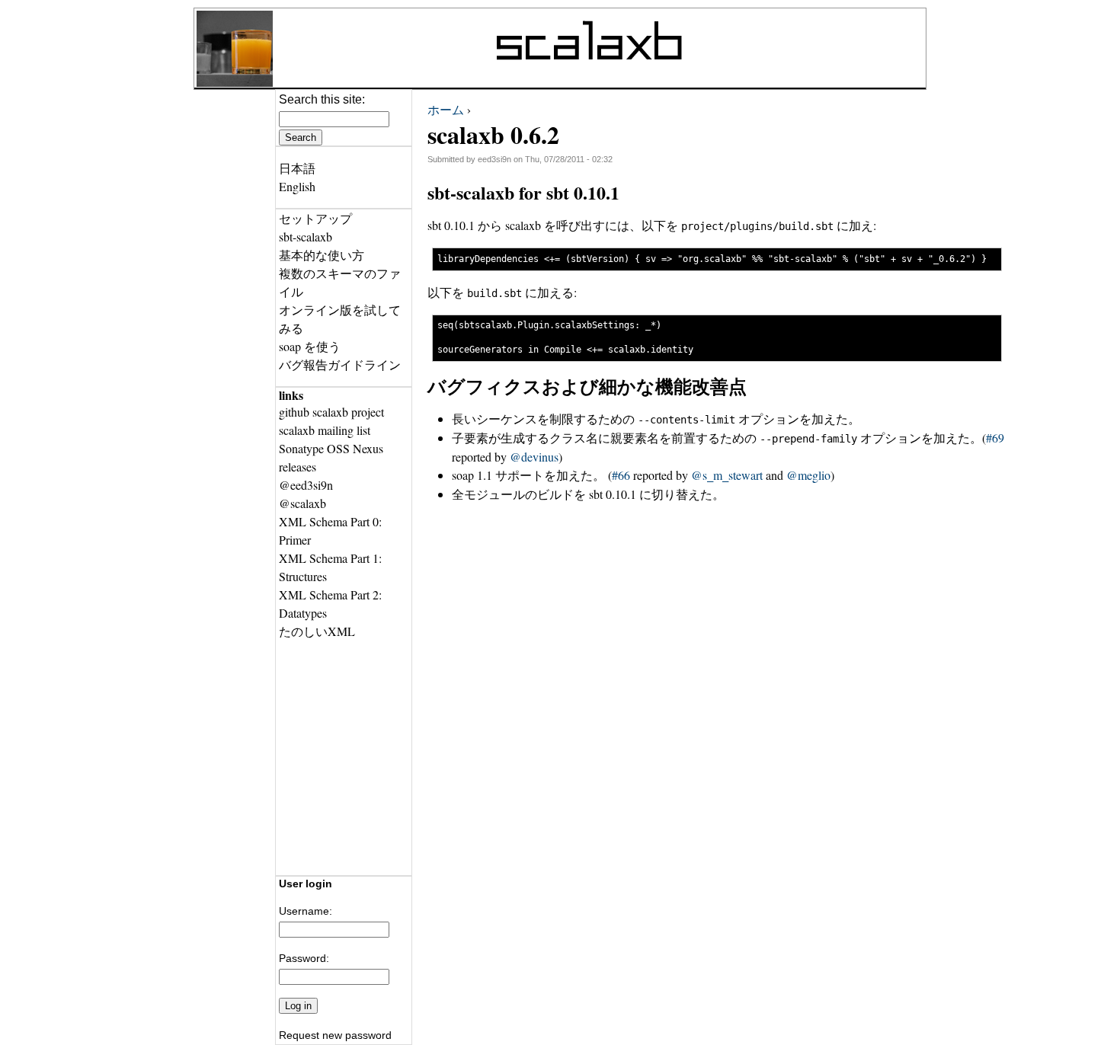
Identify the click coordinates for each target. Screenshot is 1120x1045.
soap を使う (310, 346)
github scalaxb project (331, 412)
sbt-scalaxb (305, 236)
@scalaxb (302, 503)
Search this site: (322, 99)
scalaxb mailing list (324, 430)
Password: (304, 958)
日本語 (297, 168)
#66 (621, 475)
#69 (995, 438)
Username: (305, 911)
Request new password (335, 1035)
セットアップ (315, 218)
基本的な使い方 (321, 255)
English (297, 186)
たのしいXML (317, 631)
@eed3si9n (306, 485)
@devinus (534, 457)
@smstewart (727, 475)
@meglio (808, 475)
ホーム (445, 109)
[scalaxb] (235, 82)
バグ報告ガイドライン (340, 364)
